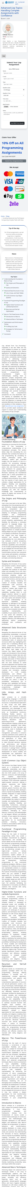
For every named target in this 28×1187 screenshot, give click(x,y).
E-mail (4, 76)
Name (4, 71)
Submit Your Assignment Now (14, 161)
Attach (6, 106)
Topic (4, 82)
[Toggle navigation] (3, 3)
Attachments (6, 104)
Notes (4, 110)
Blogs (7, 216)
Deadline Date (6, 87)
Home (3, 216)
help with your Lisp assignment (14, 406)
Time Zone (5, 99)
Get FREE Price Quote (17, 123)
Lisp (4, 56)
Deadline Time (6, 93)
